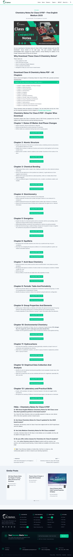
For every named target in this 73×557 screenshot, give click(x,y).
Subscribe (63, 535)
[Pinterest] (11, 527)
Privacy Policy (52, 554)
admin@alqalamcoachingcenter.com (29, 549)
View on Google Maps (45, 549)
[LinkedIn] (14, 527)
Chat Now (7, 549)
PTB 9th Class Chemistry (44, 110)
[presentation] (57, 479)
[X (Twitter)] (6, 527)
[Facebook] (3, 527)
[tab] (34, 500)
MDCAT (60, 2)
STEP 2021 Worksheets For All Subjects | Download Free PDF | (23, 460)
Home (39, 2)
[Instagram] (9, 527)
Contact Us (69, 554)
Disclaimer (64, 554)
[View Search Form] (71, 2)
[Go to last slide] (8, 486)
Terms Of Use (58, 554)
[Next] (65, 486)
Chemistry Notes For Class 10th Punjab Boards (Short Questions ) (49, 460)
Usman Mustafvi (30, 18)
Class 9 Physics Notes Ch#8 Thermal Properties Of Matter (57, 490)
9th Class (36, 10)
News (43, 2)
